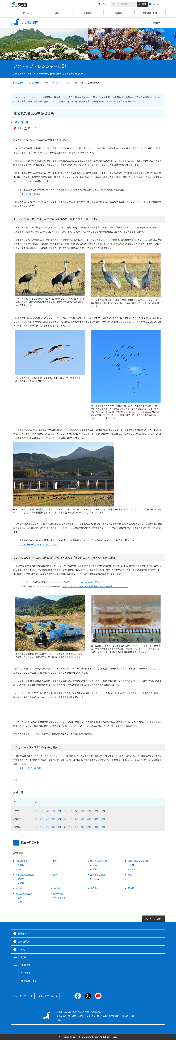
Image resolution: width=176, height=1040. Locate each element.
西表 (20, 901)
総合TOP (157, 22)
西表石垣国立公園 (24, 893)
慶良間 (131, 888)
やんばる (57, 888)
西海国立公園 (22, 861)
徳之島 (19, 888)
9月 (82, 818)
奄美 (130, 874)
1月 (36, 810)
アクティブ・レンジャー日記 (57, 82)
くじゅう (134, 869)
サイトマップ (19, 995)
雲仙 (95, 865)
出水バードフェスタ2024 (31, 767)
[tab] (16, 843)
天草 (95, 869)
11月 (96, 818)
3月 (47, 810)
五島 (20, 869)
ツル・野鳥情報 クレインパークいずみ (38, 544)
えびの (21, 882)
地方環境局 (18, 82)
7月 (71, 810)
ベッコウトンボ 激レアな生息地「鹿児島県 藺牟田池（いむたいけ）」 (95, 586)
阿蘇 (132, 865)
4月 (53, 810)
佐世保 (21, 865)
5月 (59, 810)
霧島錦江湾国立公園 (25, 874)
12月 (103, 818)
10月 (89, 818)
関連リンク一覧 (46, 995)
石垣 (20, 897)
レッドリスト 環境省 (29, 193)
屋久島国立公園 (97, 874)
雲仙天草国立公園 (98, 861)
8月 (76, 810)
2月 (42, 810)
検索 (144, 4)
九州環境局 (34, 82)
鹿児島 (21, 878)
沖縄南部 (94, 888)
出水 (55, 874)
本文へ (101, 3)
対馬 (55, 861)
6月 (65, 810)
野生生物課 (60, 897)
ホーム (26, 12)
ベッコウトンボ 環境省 (90, 582)
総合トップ (24, 933)
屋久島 (96, 878)
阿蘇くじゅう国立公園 (138, 861)
